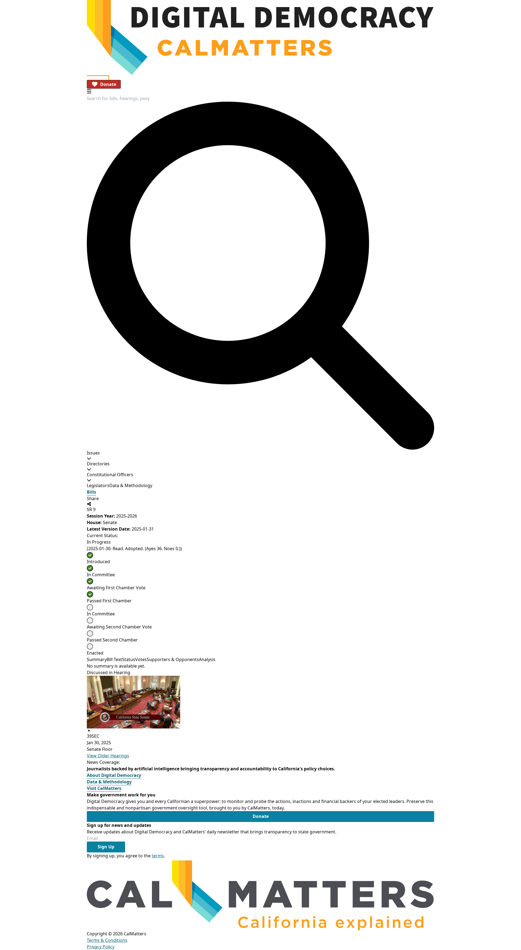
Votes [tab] (141, 659)
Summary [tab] (97, 659)
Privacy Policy (101, 947)
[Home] (260, 37)
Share (93, 499)
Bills (91, 492)
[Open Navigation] (89, 91)
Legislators (98, 485)
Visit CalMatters (104, 788)
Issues (93, 453)
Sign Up (106, 847)
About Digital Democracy (114, 775)
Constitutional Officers (110, 475)
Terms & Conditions (107, 940)
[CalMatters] (260, 894)
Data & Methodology (130, 485)
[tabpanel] (260, 666)
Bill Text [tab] (114, 659)
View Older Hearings (108, 756)
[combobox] (118, 98)
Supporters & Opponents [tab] (173, 659)
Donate (108, 84)
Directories (98, 464)
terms (158, 856)
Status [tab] (128, 659)
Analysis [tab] (207, 659)
